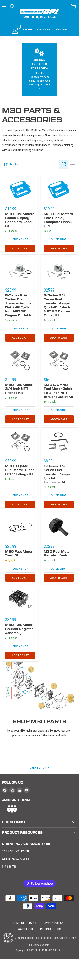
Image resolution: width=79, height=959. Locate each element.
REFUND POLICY (51, 929)
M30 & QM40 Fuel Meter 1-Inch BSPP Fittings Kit (20, 470)
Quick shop (20, 239)
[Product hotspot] (70, 697)
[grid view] (63, 164)
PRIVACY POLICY (52, 923)
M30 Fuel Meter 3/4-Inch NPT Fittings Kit (18, 388)
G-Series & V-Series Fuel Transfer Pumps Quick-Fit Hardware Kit (57, 474)
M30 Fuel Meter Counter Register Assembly (19, 628)
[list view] (72, 164)
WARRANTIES (26, 929)
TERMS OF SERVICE (24, 923)
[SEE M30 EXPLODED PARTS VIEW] (39, 69)
